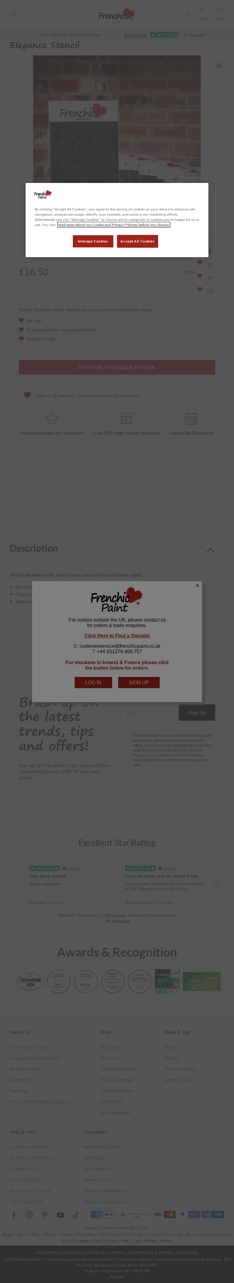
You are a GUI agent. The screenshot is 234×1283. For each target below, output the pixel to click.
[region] (117, 220)
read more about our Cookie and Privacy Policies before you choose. (114, 224)
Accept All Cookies (137, 241)
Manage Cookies (93, 241)
